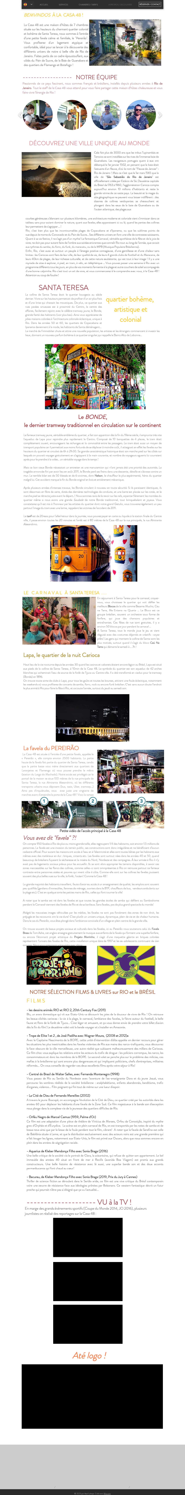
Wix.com (107, 1493)
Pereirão (81, 38)
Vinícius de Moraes (103, 1121)
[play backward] (20, 115)
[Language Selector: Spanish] (28, 4)
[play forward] (160, 115)
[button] (125, 43)
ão (90, 1181)
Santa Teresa (50, 33)
